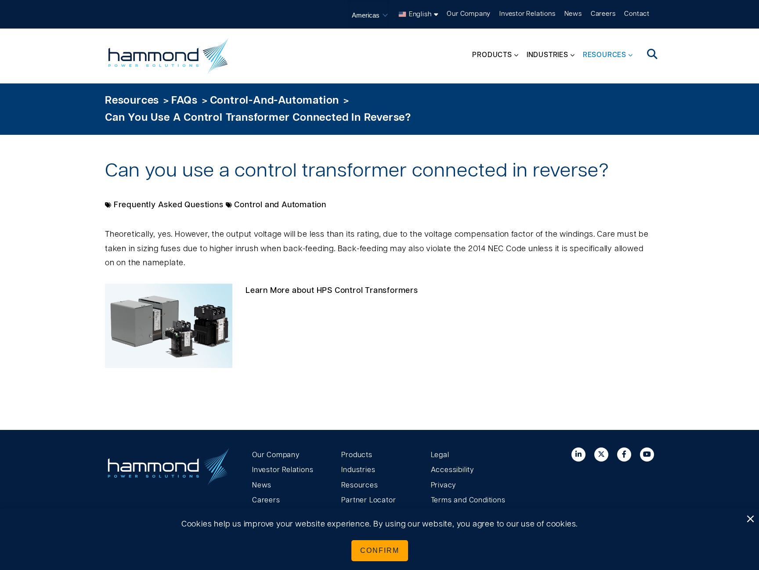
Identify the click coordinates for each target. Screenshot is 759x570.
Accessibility (452, 469)
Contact (637, 14)
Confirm (379, 550)
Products (356, 454)
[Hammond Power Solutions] (168, 56)
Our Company (469, 14)
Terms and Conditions (468, 500)
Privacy (443, 485)
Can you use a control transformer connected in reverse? (258, 117)
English (420, 14)
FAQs (184, 100)
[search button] (652, 55)
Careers (603, 14)
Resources (132, 100)
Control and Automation (280, 205)
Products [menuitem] (492, 54)
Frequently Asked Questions (169, 205)
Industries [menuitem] (547, 54)
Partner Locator (368, 500)
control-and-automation (275, 100)
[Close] (750, 519)
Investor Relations (527, 14)
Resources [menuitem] (604, 54)
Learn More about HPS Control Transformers (332, 291)
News (573, 14)
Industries (358, 469)
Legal (440, 454)
